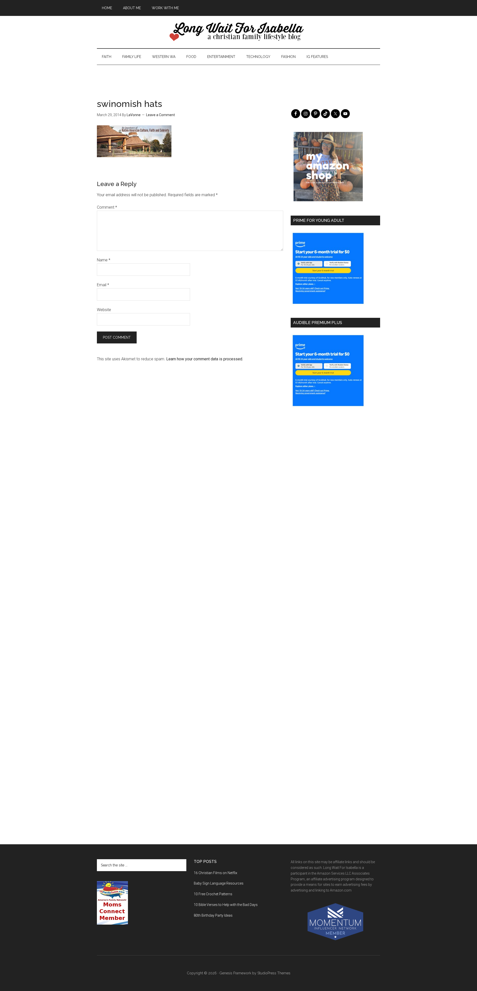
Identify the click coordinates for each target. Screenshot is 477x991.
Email (103, 285)
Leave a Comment (160, 115)
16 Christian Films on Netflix (215, 873)
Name (103, 260)
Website (104, 309)
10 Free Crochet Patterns (213, 894)
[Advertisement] (238, 76)
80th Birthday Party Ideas (213, 915)
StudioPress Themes (273, 973)
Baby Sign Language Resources (218, 883)
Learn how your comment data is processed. (204, 359)
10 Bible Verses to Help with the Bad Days (226, 905)
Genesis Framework (235, 973)
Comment (107, 207)
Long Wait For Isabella (238, 32)
